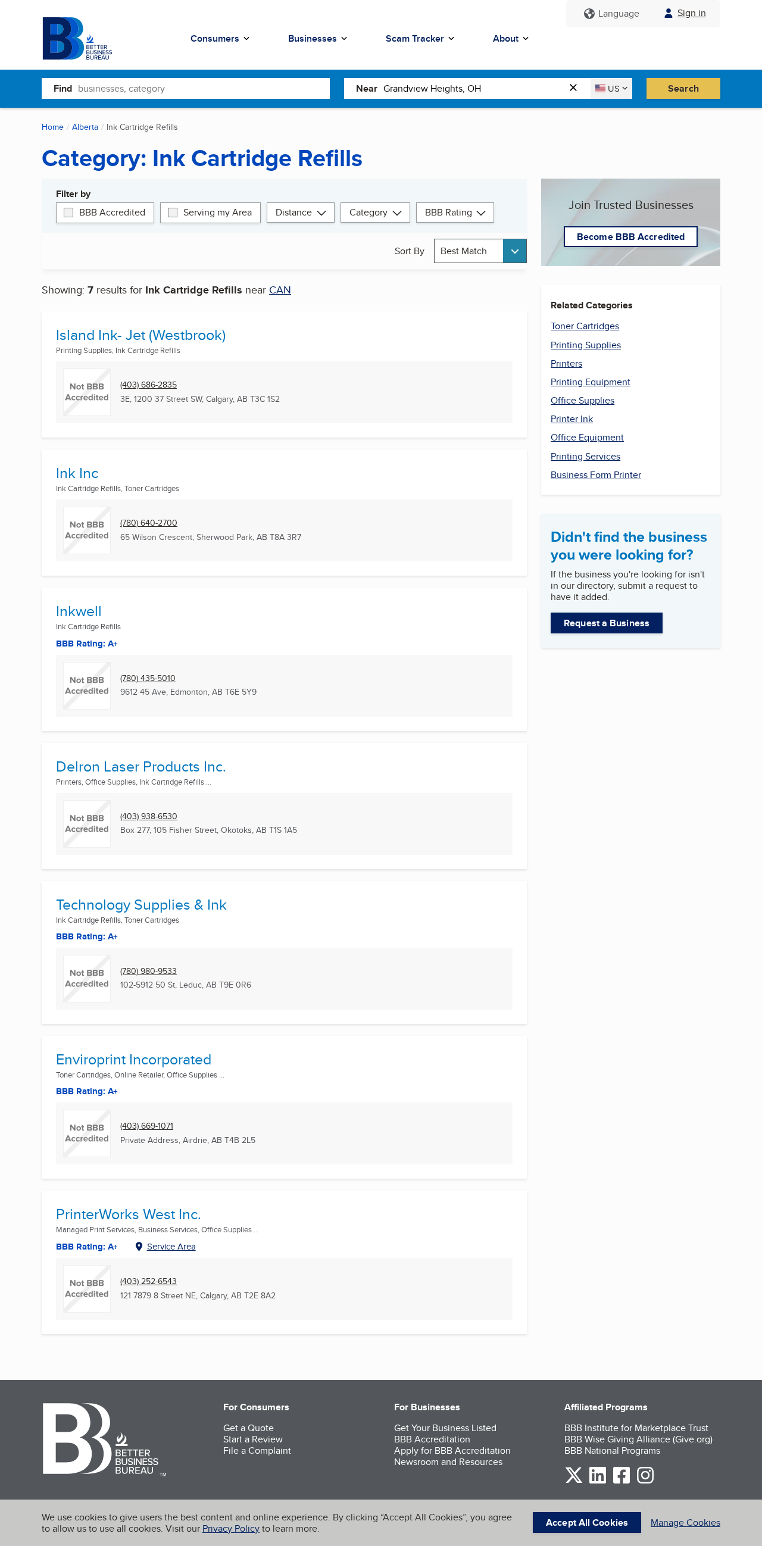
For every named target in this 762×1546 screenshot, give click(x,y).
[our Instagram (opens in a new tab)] (645, 1481)
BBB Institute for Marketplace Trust (636, 1428)
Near (366, 88)
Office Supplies (582, 400)
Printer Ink (572, 419)
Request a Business (606, 623)
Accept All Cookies (587, 1522)
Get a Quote (248, 1428)
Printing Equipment (590, 382)
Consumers (214, 38)
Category (368, 212)
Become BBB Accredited (631, 236)
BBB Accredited (112, 212)
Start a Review (253, 1439)
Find (63, 88)
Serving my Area (217, 212)
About (506, 38)
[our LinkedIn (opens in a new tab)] (597, 1481)
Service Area (171, 1246)
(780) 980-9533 (148, 971)
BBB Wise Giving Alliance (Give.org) (638, 1439)
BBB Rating (448, 212)
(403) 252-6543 (148, 1281)
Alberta (85, 127)
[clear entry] (577, 88)
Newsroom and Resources (448, 1462)
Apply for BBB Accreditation (452, 1450)
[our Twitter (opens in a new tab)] (573, 1481)
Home (53, 127)
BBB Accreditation (432, 1439)
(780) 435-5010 (148, 678)
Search (683, 88)
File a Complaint (257, 1450)
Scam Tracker (415, 38)
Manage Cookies (685, 1522)
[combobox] (204, 88)
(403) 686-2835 (148, 385)
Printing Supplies (586, 345)
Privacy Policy (231, 1528)
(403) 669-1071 (146, 1126)
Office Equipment (587, 437)
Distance (294, 212)
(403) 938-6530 (148, 816)
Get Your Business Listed (445, 1428)
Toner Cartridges (585, 326)
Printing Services (585, 456)
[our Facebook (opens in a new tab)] (621, 1481)
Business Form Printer (596, 475)
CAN (280, 289)
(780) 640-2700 (148, 523)
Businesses (312, 38)
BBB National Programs (612, 1450)
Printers (566, 363)
